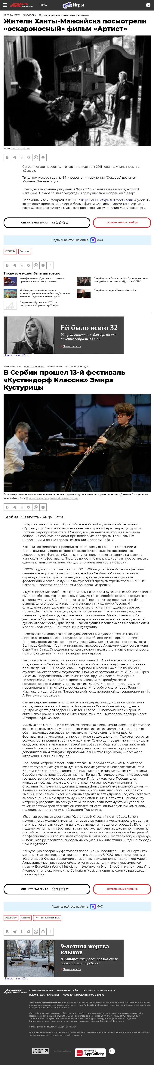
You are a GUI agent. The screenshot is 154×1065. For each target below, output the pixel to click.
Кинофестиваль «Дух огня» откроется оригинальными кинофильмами (42, 280)
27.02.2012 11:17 (12, 15)
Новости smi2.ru (16, 355)
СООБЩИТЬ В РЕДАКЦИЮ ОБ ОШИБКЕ (83, 995)
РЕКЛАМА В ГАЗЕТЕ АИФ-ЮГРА (99, 990)
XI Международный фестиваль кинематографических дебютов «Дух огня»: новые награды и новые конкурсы (45, 293)
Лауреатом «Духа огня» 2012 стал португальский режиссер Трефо (39, 304)
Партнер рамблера (62, 1051)
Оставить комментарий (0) (122, 222)
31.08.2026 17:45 (12, 366)
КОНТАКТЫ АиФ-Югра (41, 990)
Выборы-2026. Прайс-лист (44, 995)
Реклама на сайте (68, 990)
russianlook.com (20, 148)
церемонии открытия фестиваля (107, 200)
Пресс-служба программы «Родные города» (52, 498)
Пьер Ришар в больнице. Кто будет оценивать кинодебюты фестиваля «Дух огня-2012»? (121, 280)
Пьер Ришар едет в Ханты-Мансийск (115, 290)
